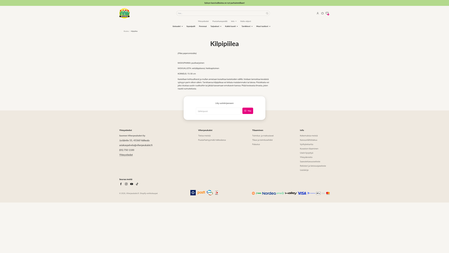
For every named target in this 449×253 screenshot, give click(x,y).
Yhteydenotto (306, 157)
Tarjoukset (214, 26)
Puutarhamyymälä (219, 21)
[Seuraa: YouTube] (131, 184)
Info (232, 21)
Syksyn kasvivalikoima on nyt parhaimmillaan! (224, 3)
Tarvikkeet (246, 26)
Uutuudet (177, 26)
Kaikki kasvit (230, 26)
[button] (327, 13)
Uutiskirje (304, 170)
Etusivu (126, 31)
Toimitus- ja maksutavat (263, 135)
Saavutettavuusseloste (310, 161)
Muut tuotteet (262, 26)
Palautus (256, 144)
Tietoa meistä (204, 135)
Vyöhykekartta (306, 144)
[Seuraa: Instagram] (126, 184)
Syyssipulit (190, 26)
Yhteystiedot (203, 21)
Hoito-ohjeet (245, 21)
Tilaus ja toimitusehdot (262, 140)
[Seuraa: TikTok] (137, 184)
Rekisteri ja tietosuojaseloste (313, 165)
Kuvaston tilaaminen (309, 148)
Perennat (203, 26)
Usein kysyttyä (306, 152)
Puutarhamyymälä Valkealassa (212, 140)
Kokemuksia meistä (309, 135)
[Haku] (267, 13)
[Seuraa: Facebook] (120, 184)
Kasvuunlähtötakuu (308, 140)
